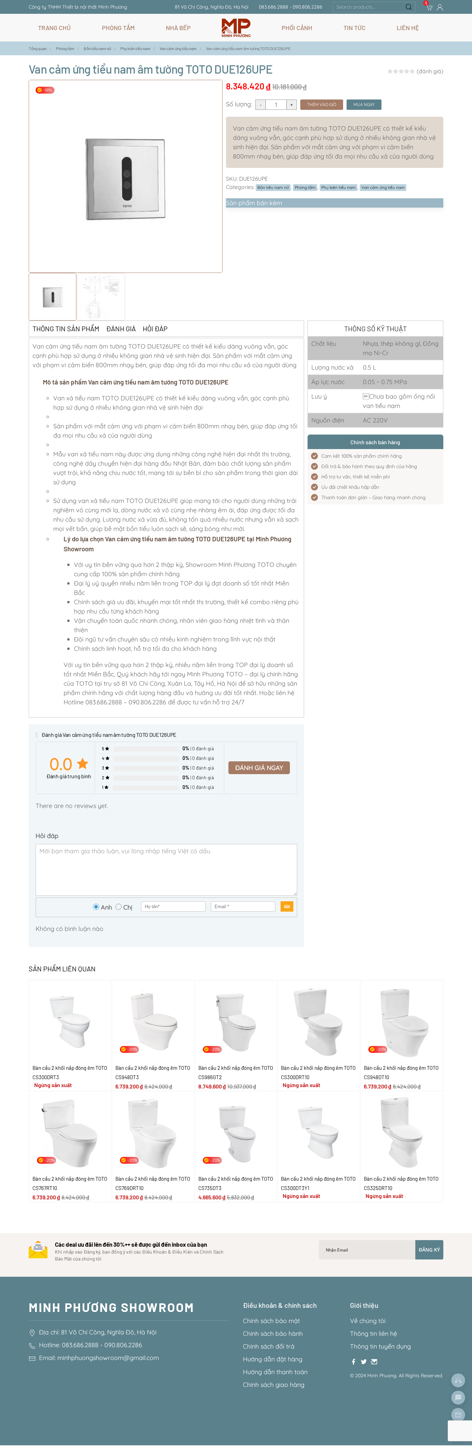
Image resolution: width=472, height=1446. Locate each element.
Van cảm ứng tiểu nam (383, 187)
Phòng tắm (305, 187)
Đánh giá (121, 328)
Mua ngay (364, 104)
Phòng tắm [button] (118, 27)
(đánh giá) (430, 71)
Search (409, 7)
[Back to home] (236, 27)
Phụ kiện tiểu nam (338, 187)
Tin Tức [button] (354, 27)
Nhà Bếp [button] (178, 27)
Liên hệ (408, 27)
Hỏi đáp (155, 328)
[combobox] (374, 7)
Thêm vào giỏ (321, 104)
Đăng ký (429, 1249)
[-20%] (153, 1021)
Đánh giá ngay (259, 768)
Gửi (287, 906)
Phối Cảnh (297, 27)
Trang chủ (54, 27)
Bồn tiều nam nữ (273, 187)
